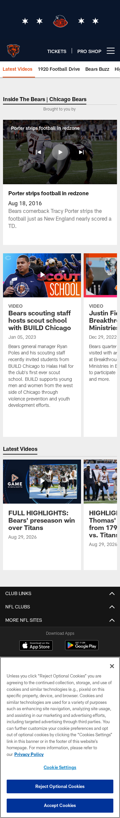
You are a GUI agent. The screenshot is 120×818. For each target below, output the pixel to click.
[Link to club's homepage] (13, 48)
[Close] (112, 666)
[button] (39, 152)
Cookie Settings (60, 767)
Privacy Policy (29, 754)
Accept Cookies (60, 805)
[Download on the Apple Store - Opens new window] (36, 646)
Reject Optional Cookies (60, 786)
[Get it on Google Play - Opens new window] (82, 648)
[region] (60, 737)
